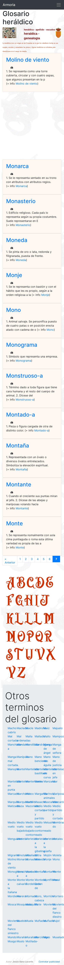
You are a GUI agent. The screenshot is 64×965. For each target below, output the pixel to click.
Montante (18, 484)
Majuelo (58, 728)
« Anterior (10, 560)
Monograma (21, 344)
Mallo (47, 736)
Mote (38, 904)
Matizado (14, 806)
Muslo (20, 941)
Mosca (12, 904)
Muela (29, 920)
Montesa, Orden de (40, 884)
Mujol (56, 920)
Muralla (21, 937)
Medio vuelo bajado (21, 826)
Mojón (48, 855)
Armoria (9, 5)
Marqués (13, 802)
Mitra (38, 855)
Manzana (49, 781)
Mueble (21, 920)
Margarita (41, 793)
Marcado (13, 793)
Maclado (22, 728)
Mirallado (32, 855)
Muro (47, 937)
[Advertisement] (32, 126)
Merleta (21, 838)
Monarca (17, 166)
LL (33, 618)
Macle (29, 728)
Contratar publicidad (49, 961)
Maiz (47, 728)
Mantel (21, 769)
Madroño (40, 728)
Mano (29, 757)
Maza (20, 806)
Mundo (12, 937)
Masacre (40, 802)
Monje (14, 275)
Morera (21, 896)
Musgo (12, 941)
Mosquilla (32, 904)
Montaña (17, 445)
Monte (14, 523)
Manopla (13, 769)
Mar (55, 781)
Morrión (49, 896)
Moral (56, 879)
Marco (30, 793)
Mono (13, 310)
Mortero (58, 896)
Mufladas (40, 920)
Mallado (40, 736)
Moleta (57, 855)
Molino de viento (27, 59)
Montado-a (20, 414)
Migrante (13, 855)
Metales (58, 838)
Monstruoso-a (24, 375)
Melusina (49, 822)
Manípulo (23, 757)
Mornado (31, 896)
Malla (29, 736)
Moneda (16, 240)
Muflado (49, 920)
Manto (39, 781)
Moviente (49, 904)
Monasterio (20, 201)
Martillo (30, 802)
